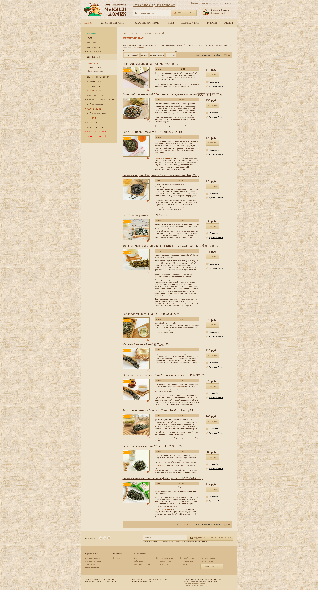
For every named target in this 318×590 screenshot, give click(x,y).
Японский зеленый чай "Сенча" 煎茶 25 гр (150, 63)
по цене (144, 55)
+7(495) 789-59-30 (165, 5)
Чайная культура (163, 561)
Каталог (134, 33)
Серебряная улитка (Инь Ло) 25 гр (145, 215)
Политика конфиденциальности (193, 585)
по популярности (157, 55)
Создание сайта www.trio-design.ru (194, 583)
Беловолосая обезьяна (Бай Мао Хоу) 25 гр (151, 314)
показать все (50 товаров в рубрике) (208, 55)
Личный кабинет (92, 564)
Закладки (194, 3)
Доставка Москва (92, 558)
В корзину (212, 75)
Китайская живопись (209, 558)
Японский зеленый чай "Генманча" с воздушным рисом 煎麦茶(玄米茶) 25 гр (173, 94)
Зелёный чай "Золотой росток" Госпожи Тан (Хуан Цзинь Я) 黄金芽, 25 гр (170, 245)
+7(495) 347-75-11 (143, 5)
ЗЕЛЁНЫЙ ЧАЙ (146, 33)
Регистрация (227, 3)
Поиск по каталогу (185, 13)
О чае (135, 558)
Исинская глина (186, 561)
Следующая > (186, 524)
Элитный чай (162, 564)
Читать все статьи (213, 567)
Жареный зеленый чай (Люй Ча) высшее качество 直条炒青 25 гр (165, 375)
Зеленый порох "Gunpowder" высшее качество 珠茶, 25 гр (161, 175)
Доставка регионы (93, 561)
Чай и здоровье (140, 561)
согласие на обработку (175, 541)
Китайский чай (206, 561)
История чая (185, 564)
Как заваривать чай (164, 558)
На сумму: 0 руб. (218, 13)
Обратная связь (92, 567)
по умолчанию (131, 55)
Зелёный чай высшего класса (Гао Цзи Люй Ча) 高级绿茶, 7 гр (163, 478)
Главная (126, 33)
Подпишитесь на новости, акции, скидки (212, 538)
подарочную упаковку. (191, 51)
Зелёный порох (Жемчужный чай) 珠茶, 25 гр (152, 132)
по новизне (171, 55)
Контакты (117, 558)
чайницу (173, 51)
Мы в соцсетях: (90, 538)
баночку (164, 51)
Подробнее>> (138, 47)
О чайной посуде (187, 558)
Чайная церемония (141, 564)
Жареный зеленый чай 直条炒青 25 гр (147, 344)
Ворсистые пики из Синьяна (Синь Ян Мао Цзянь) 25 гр (159, 410)
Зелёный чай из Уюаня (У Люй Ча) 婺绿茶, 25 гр (154, 446)
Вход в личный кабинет (210, 3)
